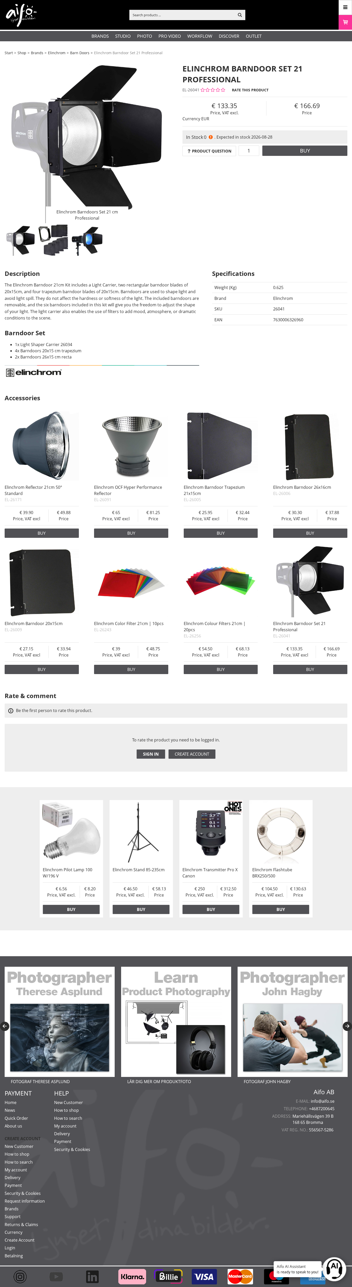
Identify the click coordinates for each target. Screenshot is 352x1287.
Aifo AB (324, 1092)
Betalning (14, 1256)
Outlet (254, 36)
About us (13, 1126)
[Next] (347, 1026)
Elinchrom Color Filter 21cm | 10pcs (129, 623)
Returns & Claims (21, 1224)
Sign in (151, 754)
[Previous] (4, 1026)
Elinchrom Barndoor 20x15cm (34, 623)
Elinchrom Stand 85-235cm (139, 870)
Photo (144, 36)
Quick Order (16, 1118)
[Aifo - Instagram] (23, 1276)
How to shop (17, 1154)
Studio (123, 36)
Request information (25, 1201)
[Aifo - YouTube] (59, 1276)
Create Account (20, 1240)
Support (13, 1216)
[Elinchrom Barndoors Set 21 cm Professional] (87, 140)
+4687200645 (321, 1109)
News (10, 1110)
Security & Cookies (23, 1193)
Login (10, 1248)
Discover (229, 36)
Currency (13, 1232)
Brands (100, 36)
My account (16, 1170)
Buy (305, 150)
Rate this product (250, 89)
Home (10, 1102)
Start (9, 52)
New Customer (19, 1146)
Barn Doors (79, 52)
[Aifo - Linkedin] (95, 1276)
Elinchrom (56, 52)
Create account (192, 754)
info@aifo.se (322, 1101)
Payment (13, 1185)
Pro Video (169, 36)
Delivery (12, 1177)
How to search (19, 1162)
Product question (211, 151)
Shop (22, 52)
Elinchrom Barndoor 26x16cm (302, 487)
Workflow (199, 36)
